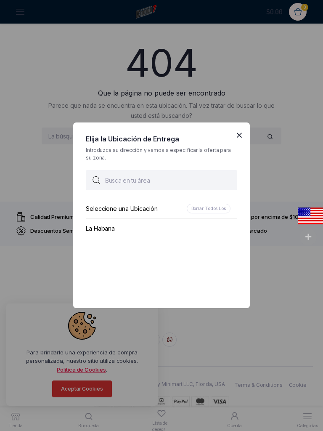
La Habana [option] (100, 228)
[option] (161, 209)
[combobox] (161, 180)
